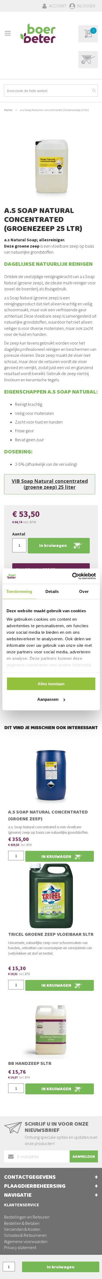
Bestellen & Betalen (21, 1223)
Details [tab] (52, 591)
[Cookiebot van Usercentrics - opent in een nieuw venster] (73, 576)
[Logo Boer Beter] (38, 34)
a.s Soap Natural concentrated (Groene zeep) (48, 816)
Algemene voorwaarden (25, 1241)
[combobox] (51, 90)
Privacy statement (20, 1247)
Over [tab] (83, 591)
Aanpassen (47, 699)
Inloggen (86, 5)
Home (8, 110)
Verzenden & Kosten (22, 1229)
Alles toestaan (51, 683)
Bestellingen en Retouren (27, 1217)
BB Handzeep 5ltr (29, 1064)
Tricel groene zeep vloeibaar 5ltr (51, 935)
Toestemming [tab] (19, 591)
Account (58, 5)
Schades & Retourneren (25, 1235)
